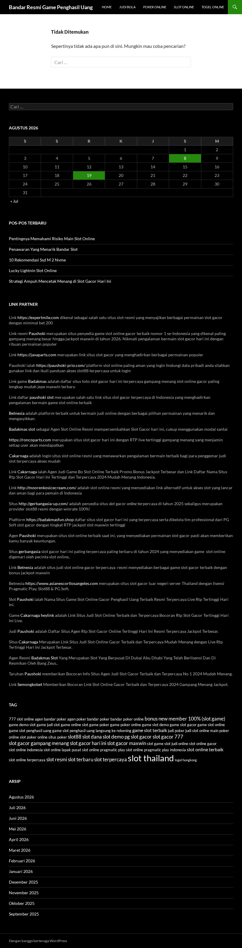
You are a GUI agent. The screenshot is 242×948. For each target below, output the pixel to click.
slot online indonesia (26, 749)
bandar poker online (127, 719)
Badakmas (37, 381)
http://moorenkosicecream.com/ (46, 487)
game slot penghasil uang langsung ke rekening (91, 730)
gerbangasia (29, 551)
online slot (17, 737)
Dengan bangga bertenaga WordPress (38, 941)
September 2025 (24, 913)
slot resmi (56, 759)
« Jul (14, 201)
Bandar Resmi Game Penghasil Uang (51, 7)
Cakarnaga (18, 455)
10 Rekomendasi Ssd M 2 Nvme (37, 259)
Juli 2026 (17, 807)
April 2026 (19, 839)
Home (107, 7)
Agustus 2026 (21, 796)
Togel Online (213, 7)
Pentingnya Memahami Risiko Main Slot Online (52, 238)
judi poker (176, 730)
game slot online (211, 724)
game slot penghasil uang (30, 730)
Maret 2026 (19, 850)
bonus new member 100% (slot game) (185, 719)
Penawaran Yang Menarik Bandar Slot (43, 249)
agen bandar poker (50, 719)
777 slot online (21, 719)
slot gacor (141, 737)
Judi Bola (127, 7)
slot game (155, 743)
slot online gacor (203, 743)
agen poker (76, 719)
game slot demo (155, 724)
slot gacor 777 (168, 737)
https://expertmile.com (38, 317)
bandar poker (98, 719)
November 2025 (24, 892)
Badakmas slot (22, 429)
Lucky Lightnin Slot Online (33, 270)
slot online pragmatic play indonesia (156, 749)
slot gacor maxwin (126, 743)
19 (89, 175)
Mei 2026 (17, 828)
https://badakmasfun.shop (50, 519)
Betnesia (16, 413)
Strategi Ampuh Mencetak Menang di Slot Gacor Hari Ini (60, 281)
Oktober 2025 (22, 903)
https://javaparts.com (36, 354)
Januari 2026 (21, 871)
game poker (99, 724)
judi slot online (197, 730)
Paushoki (37, 333)
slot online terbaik (205, 749)
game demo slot (22, 724)
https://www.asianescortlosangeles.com (61, 583)
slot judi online (176, 743)
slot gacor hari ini (88, 743)
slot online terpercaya (27, 759)
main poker (219, 730)
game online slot (74, 724)
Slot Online (184, 7)
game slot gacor (183, 724)
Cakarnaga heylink (37, 615)
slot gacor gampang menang (39, 743)
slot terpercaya (110, 759)
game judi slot (48, 724)
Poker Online (154, 7)
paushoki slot (42, 397)
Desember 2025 (23, 881)
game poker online (125, 724)
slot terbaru (80, 759)
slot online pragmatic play (103, 749)
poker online (37, 737)
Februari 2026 (22, 860)
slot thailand (151, 758)
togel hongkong (186, 760)
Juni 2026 (18, 818)
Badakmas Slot (44, 657)
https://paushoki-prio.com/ (60, 365)
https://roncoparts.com (30, 439)
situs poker (57, 737)
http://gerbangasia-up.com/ (43, 503)
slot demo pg (116, 737)
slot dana (92, 737)
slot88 (74, 737)
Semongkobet (29, 684)
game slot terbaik (149, 730)
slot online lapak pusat (62, 749)
